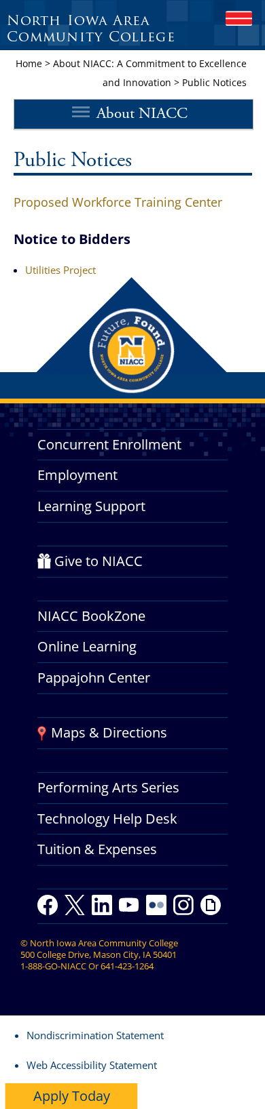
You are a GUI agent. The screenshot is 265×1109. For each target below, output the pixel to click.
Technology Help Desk (107, 818)
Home (29, 63)
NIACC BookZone (91, 616)
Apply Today (71, 1096)
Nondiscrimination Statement (95, 1035)
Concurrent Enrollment (109, 444)
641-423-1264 (127, 966)
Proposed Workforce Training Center (118, 202)
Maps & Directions (109, 732)
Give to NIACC (98, 561)
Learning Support (91, 506)
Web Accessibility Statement (91, 1065)
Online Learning (87, 646)
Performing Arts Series (108, 787)
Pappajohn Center (93, 677)
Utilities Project (60, 270)
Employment (77, 475)
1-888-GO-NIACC (53, 966)
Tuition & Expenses (97, 849)
